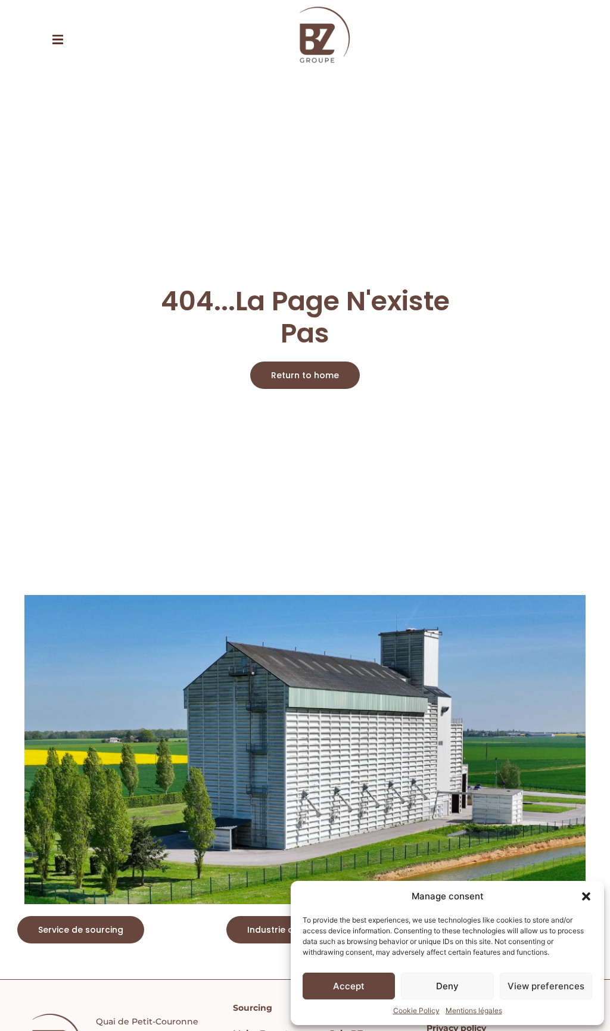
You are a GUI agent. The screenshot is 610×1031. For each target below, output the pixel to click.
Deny (447, 986)
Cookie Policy (416, 1010)
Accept (349, 986)
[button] (586, 896)
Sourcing (252, 1007)
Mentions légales (474, 1010)
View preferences (546, 986)
